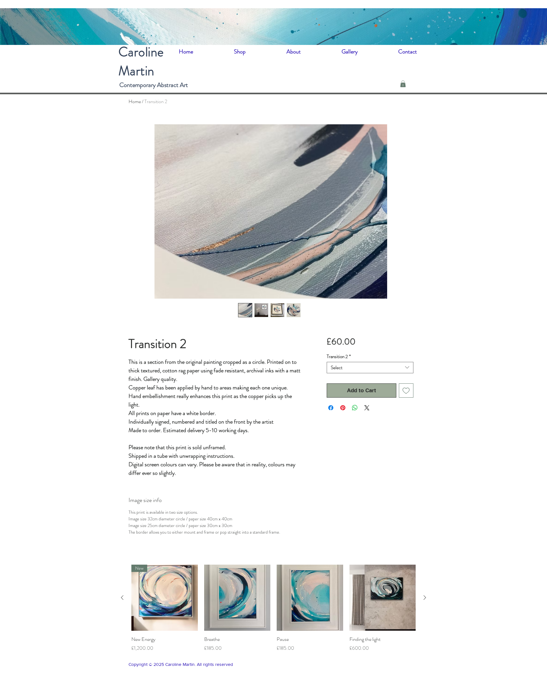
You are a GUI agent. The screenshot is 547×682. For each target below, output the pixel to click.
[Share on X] (367, 408)
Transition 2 (339, 356)
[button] (403, 83)
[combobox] (370, 367)
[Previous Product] (122, 597)
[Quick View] (237, 598)
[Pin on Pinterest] (343, 408)
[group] (273, 608)
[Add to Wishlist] (406, 390)
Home (135, 101)
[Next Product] (425, 597)
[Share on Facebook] (331, 408)
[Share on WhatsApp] (355, 408)
